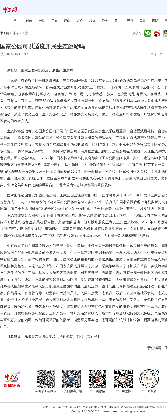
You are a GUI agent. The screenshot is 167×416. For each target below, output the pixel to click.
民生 (117, 20)
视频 (130, 20)
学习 (16, 20)
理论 (67, 20)
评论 (80, 20)
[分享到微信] (147, 33)
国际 (155, 20)
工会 (54, 20)
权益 (92, 20)
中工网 (4, 33)
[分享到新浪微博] (157, 33)
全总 (42, 20)
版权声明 (63, 406)
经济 (105, 20)
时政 (29, 20)
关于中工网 (49, 406)
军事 (143, 20)
